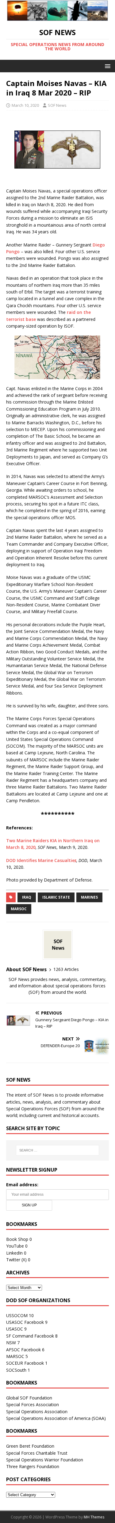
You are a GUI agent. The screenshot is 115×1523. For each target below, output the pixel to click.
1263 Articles (66, 969)
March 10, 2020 (25, 105)
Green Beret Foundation (30, 1446)
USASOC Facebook (25, 1322)
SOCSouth (16, 1370)
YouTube (15, 1246)
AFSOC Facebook (23, 1349)
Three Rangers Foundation (32, 1466)
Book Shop (17, 1239)
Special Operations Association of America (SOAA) (56, 1418)
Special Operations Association (36, 1411)
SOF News (57, 105)
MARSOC (19, 908)
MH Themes (94, 1517)
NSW (11, 1342)
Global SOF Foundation (29, 1398)
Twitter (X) (16, 1260)
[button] (106, 65)
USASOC (14, 1329)
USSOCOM (17, 1315)
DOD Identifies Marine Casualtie (40, 860)
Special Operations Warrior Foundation (44, 1460)
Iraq (26, 897)
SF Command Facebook (30, 1336)
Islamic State (56, 897)
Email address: (22, 1184)
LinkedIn (14, 1253)
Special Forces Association (32, 1404)
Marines (89, 897)
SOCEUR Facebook (25, 1363)
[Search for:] (57, 1150)
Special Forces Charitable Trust (36, 1453)
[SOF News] (57, 17)
